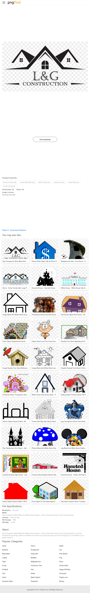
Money (61, 581)
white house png (44, 182)
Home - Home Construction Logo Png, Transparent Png (22, 288)
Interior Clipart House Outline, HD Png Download (19, 421)
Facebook (34, 581)
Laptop (4, 557)
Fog (60, 557)
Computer (62, 573)
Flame (33, 546)
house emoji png (9, 186)
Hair (32, 569)
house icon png (59, 182)
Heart (4, 546)
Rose (61, 561)
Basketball (6, 553)
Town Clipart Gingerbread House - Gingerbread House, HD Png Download (28, 341)
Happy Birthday (64, 569)
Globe (33, 573)
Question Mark (7, 581)
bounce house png (9, 182)
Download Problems (18, 230)
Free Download (45, 139)
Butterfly (5, 549)
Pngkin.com (63, 577)
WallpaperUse (36, 561)
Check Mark (63, 565)
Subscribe (34, 553)
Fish (3, 573)
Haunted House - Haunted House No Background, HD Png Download (56, 288)
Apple (61, 546)
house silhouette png (27, 182)
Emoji (4, 565)
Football (5, 569)
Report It (5, 230)
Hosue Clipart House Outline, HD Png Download (19, 501)
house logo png (73, 182)
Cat (60, 549)
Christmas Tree (36, 565)
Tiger (4, 561)
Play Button (63, 553)
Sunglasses (35, 549)
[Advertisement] (45, 26)
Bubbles (34, 557)
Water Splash (35, 577)
